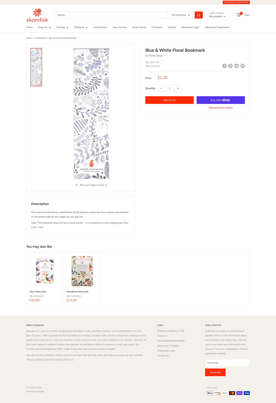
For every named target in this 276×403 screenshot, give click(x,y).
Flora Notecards (37, 291)
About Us (162, 335)
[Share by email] (242, 66)
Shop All (42, 27)
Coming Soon (100, 27)
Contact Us (163, 355)
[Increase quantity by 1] (178, 88)
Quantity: (150, 88)
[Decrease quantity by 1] (161, 88)
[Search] (199, 15)
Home (29, 27)
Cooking (60, 27)
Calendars (157, 27)
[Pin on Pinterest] (230, 66)
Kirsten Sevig (139, 27)
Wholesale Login (190, 27)
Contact (172, 27)
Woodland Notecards (77, 291)
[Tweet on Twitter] (236, 66)
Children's (79, 27)
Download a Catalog (168, 345)
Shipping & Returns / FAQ (170, 330)
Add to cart (169, 100)
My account (216, 16)
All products (40, 38)
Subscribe (215, 372)
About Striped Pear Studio (171, 340)
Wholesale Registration (217, 27)
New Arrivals (120, 27)
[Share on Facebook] (224, 66)
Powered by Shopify (35, 391)
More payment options (221, 107)
